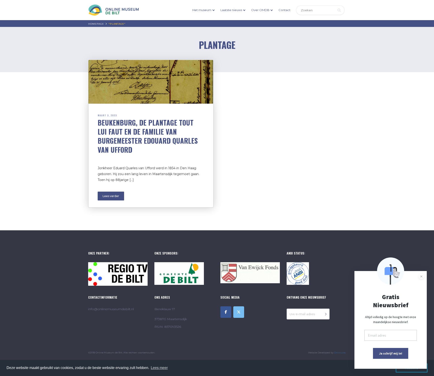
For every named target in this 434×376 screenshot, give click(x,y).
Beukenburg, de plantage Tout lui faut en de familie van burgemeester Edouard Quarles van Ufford (148, 136)
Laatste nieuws (231, 10)
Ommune (339, 352)
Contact (284, 10)
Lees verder (111, 196)
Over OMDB (260, 10)
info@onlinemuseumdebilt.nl (111, 309)
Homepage (96, 23)
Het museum (201, 10)
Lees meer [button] (159, 368)
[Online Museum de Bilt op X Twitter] (238, 312)
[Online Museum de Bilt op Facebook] (225, 312)
